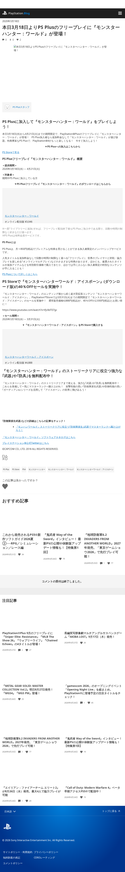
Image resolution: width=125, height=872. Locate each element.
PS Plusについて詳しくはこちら (20, 274)
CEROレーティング (44, 857)
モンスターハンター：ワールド (22, 216)
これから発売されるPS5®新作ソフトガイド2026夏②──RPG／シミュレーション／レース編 (21, 541)
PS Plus (6, 469)
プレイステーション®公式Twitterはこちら (25, 443)
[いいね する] (19, 554)
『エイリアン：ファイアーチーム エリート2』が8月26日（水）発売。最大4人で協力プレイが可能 (31, 791)
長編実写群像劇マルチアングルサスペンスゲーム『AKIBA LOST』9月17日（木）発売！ (93, 634)
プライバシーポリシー (46, 852)
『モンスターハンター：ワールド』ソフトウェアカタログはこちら (38, 437)
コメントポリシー (13, 863)
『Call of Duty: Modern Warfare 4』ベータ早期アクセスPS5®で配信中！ (92, 789)
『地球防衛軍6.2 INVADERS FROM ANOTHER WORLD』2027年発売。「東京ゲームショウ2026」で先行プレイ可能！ (102, 545)
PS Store (15, 469)
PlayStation (19, 13)
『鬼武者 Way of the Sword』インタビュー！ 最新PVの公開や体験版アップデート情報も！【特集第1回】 (62, 543)
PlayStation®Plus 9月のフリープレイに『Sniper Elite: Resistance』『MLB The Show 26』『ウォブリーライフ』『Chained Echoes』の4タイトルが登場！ (29, 638)
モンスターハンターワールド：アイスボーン (29, 357)
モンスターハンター (37, 469)
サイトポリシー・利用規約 (17, 852)
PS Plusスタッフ (21, 106)
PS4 (24, 469)
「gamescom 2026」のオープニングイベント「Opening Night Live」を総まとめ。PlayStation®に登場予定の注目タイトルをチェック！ (93, 691)
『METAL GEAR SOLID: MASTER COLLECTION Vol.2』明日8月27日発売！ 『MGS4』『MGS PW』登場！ (27, 689)
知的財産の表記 (11, 857)
